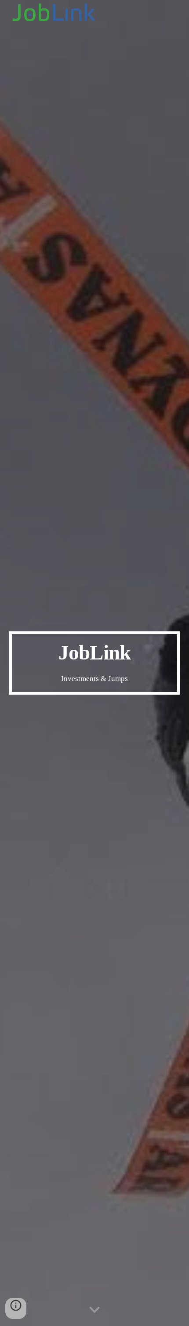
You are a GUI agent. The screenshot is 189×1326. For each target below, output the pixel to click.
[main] (94, 662)
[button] (94, 1310)
